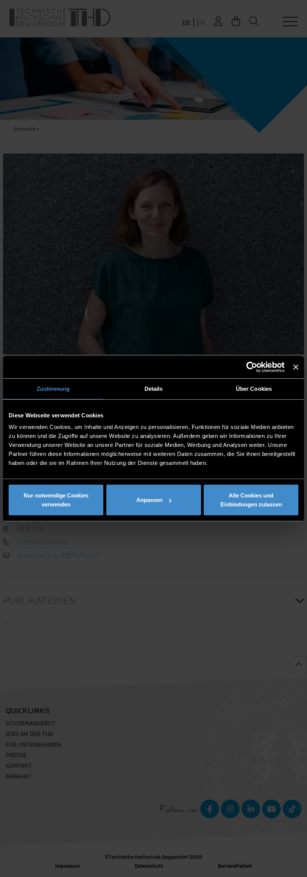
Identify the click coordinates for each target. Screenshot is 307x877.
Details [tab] (154, 388)
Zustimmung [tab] (53, 388)
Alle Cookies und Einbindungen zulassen (251, 500)
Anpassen (149, 500)
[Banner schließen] (295, 366)
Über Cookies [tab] (254, 388)
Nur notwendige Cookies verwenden (56, 500)
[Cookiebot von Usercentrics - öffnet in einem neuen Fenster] (252, 366)
